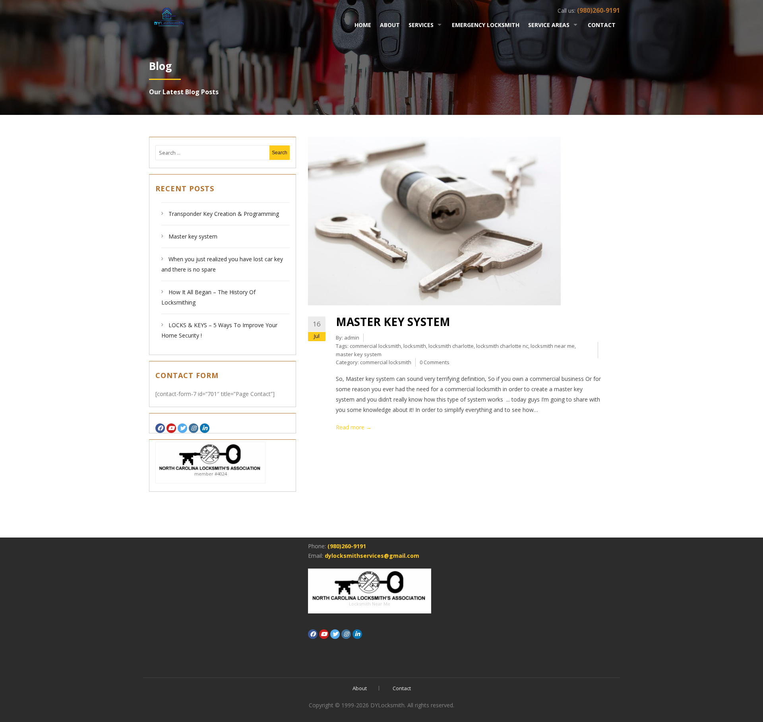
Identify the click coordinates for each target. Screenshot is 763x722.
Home (362, 25)
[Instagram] (193, 428)
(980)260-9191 (346, 546)
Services (421, 25)
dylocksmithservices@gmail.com (372, 555)
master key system (359, 354)
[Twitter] (182, 428)
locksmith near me (553, 345)
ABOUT (390, 25)
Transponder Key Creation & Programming (224, 213)
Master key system (192, 236)
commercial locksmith (375, 345)
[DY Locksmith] (168, 15)
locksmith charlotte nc (502, 345)
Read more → (354, 427)
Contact (602, 25)
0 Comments (434, 362)
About (359, 688)
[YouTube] (171, 428)
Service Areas (548, 25)
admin (351, 337)
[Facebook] (160, 428)
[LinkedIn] (204, 428)
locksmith (414, 345)
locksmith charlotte (451, 345)
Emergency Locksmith (485, 25)
